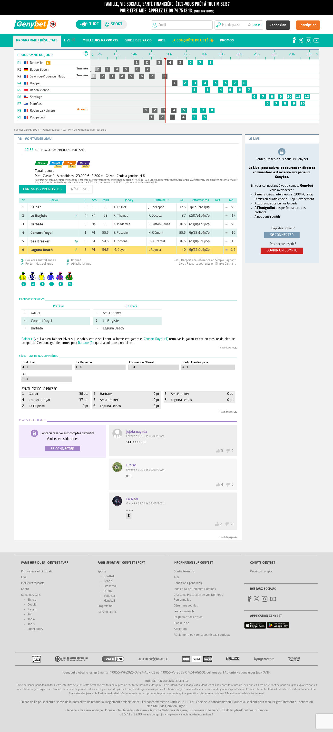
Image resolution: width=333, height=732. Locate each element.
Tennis (108, 581)
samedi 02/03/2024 (26, 130)
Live (24, 577)
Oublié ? (257, 25)
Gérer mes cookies (186, 605)
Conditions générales (188, 583)
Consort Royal (41, 233)
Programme (105, 606)
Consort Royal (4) (156, 339)
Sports (102, 571)
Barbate (36, 224)
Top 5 (31, 624)
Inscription (308, 25)
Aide (177, 577)
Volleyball (110, 596)
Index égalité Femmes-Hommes (195, 589)
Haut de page (227, 348)
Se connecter (62, 449)
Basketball (110, 586)
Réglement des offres (188, 617)
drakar (131, 465)
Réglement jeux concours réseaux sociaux (202, 635)
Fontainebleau (50, 130)
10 (289, 96)
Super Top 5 (35, 629)
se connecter (282, 235)
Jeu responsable (184, 611)
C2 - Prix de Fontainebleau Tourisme (84, 130)
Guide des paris (31, 595)
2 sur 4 (32, 609)
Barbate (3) (86, 343)
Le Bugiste (38, 216)
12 (307, 96)
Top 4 (31, 619)
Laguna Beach (41, 250)
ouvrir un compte (281, 250)
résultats (79, 189)
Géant (25, 589)
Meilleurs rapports (33, 583)
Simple (32, 599)
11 (298, 96)
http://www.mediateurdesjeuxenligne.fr (190, 714)
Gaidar (35, 207)
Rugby (108, 591)
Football (109, 576)
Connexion (278, 25)
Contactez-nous (184, 571)
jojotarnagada (136, 431)
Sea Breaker (39, 241)
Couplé (32, 604)
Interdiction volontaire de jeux (166, 681)
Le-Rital (132, 499)
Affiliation (180, 629)
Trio (30, 614)
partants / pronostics (42, 189)
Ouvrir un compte (261, 571)
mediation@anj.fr (154, 714)
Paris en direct (107, 612)
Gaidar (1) (28, 339)
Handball (109, 600)
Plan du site (181, 623)
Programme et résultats (37, 571)
